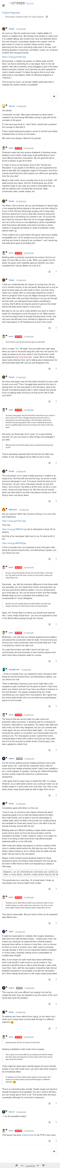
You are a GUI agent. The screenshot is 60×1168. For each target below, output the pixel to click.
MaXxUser (13, 509)
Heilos (11, 803)
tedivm (11, 758)
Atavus (12, 106)
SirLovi (11, 1112)
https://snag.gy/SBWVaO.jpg (14, 529)
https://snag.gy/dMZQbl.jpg (14, 543)
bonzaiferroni (14, 669)
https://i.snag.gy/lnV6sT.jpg (14, 56)
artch (11, 148)
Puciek (11, 29)
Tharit (11, 931)
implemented (27, 1135)
